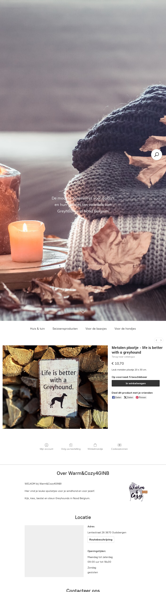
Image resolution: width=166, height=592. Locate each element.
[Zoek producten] (157, 155)
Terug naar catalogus (123, 356)
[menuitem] (156, 340)
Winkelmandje (95, 448)
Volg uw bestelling (71, 448)
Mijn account (46, 448)
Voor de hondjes (125, 328)
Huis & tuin (37, 328)
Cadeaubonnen (119, 448)
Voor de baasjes (96, 328)
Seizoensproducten (65, 328)
